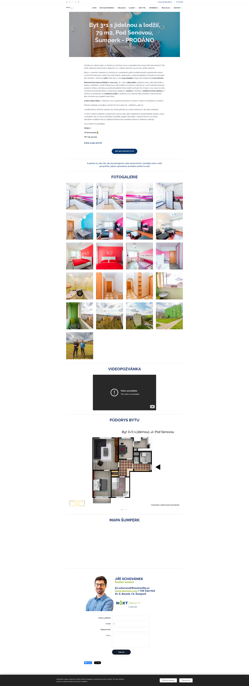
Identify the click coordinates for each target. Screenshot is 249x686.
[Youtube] (78, 2)
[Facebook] (67, 2)
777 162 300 (179, 2)
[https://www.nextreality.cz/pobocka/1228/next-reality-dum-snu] (72, 2)
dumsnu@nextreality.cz (165, 2)
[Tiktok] (75, 2)
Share (89, 663)
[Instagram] (70, 2)
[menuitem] (95, 7)
